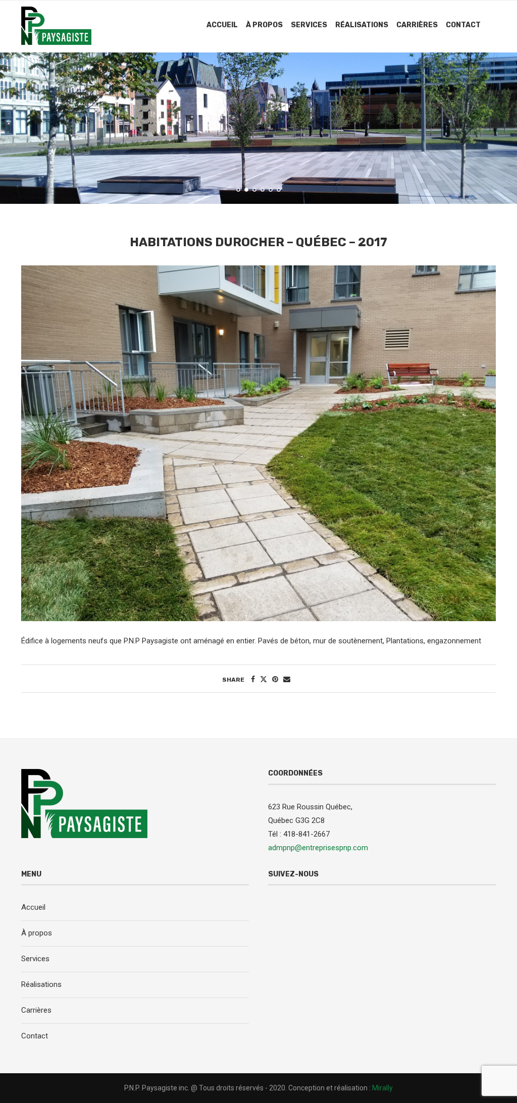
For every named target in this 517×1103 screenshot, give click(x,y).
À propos (264, 25)
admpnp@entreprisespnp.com (318, 847)
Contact (463, 25)
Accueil (222, 25)
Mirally (382, 1088)
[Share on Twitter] (263, 679)
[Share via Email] (286, 679)
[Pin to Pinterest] (275, 679)
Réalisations (361, 25)
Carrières (417, 25)
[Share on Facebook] (253, 679)
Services (309, 25)
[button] (18, 127)
